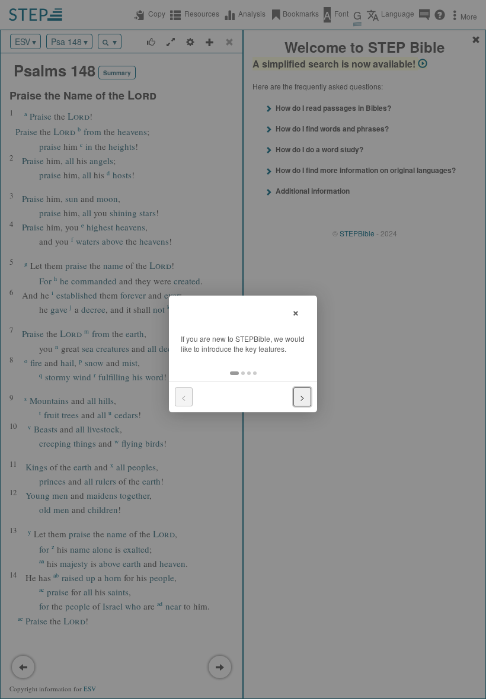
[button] (234, 373)
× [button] (295, 311)
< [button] (183, 397)
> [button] (302, 397)
